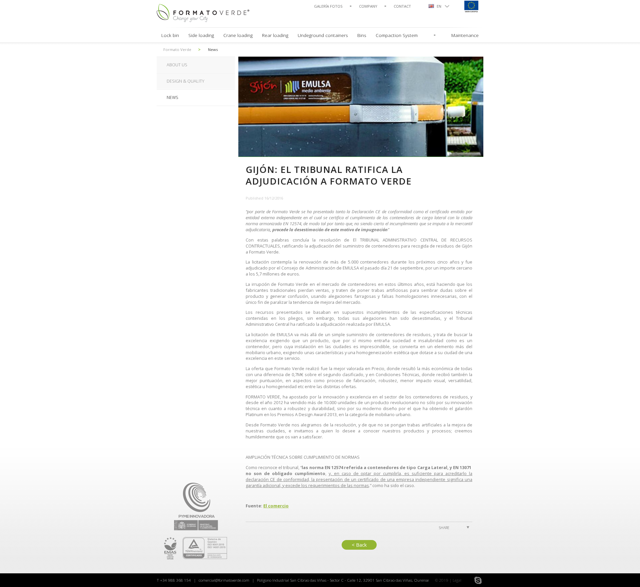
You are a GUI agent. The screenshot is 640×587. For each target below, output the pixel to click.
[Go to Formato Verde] (206, 12)
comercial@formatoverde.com (224, 580)
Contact (402, 6)
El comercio (276, 506)
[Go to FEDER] (470, 6)
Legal (457, 580)
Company (368, 6)
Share (444, 527)
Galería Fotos (328, 6)
